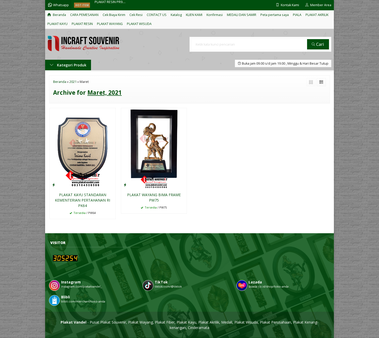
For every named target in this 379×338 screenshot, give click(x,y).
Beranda (59, 15)
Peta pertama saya (274, 15)
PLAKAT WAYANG (110, 24)
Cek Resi (136, 15)
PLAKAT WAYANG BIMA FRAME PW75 (154, 197)
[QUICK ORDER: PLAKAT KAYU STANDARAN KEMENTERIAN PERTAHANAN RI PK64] (53, 184)
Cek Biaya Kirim (114, 15)
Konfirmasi (215, 15)
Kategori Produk (71, 65)
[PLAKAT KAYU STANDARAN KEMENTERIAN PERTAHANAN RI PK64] (83, 148)
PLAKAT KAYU (57, 24)
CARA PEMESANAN (84, 15)
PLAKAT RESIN (82, 24)
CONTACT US (157, 15)
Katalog (176, 15)
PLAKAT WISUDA (139, 24)
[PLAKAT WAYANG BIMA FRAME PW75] (154, 148)
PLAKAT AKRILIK (317, 15)
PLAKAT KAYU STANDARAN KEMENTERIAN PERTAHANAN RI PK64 (82, 200)
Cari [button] (319, 44)
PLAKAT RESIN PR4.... (110, 5)
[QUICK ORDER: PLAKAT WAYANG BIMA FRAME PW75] (125, 184)
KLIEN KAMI (194, 15)
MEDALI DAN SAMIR (241, 15)
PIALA (297, 15)
